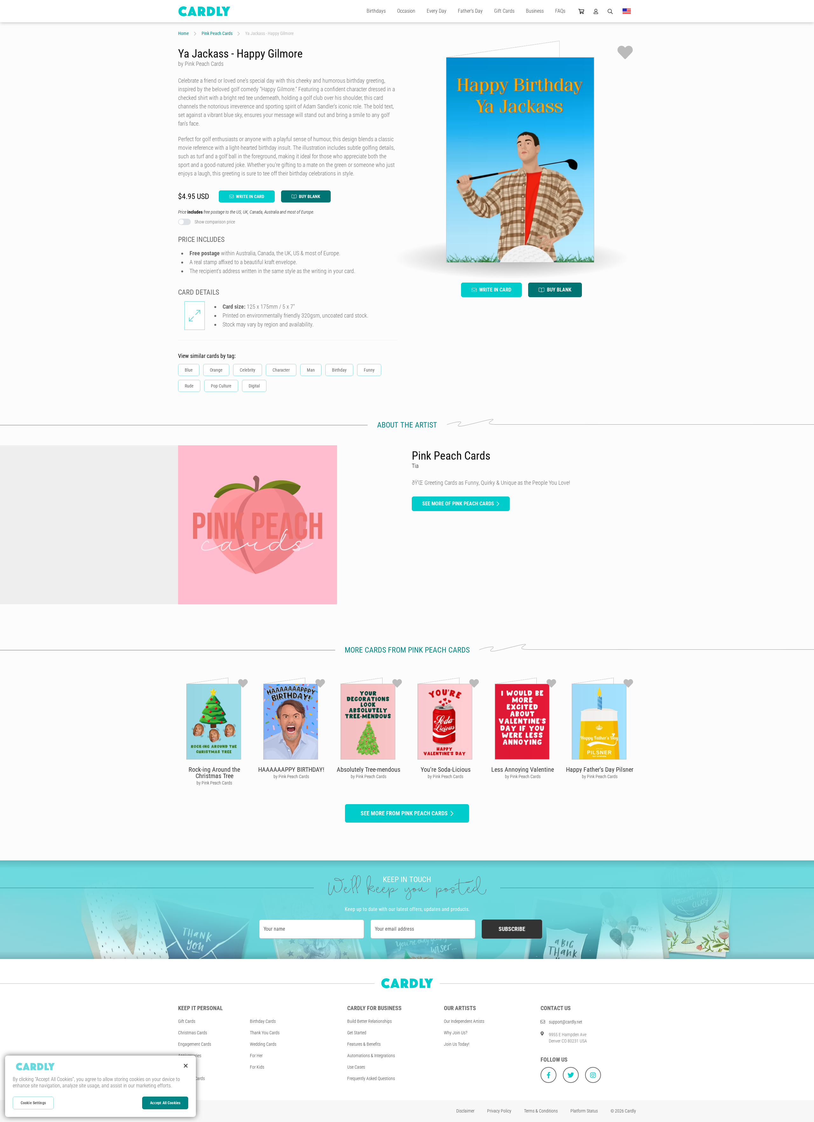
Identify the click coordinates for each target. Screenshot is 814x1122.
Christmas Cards (192, 1032)
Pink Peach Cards (217, 33)
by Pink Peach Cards (214, 782)
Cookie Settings (33, 1103)
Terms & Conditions (541, 1110)
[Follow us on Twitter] (571, 1075)
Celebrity (247, 370)
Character (281, 370)
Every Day (436, 11)
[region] (100, 1086)
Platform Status (584, 1110)
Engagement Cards (194, 1044)
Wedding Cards (263, 1044)
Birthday (339, 370)
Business (535, 11)
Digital (254, 385)
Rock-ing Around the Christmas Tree (214, 773)
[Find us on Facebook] (548, 1075)
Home (183, 33)
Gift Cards (504, 11)
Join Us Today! (456, 1044)
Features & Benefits (364, 1044)
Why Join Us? (455, 1032)
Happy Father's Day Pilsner (599, 769)
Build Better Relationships (369, 1021)
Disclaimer (465, 1110)
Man (311, 370)
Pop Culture (221, 385)
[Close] (186, 1066)
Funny (369, 370)
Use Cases (356, 1067)
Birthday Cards (263, 1021)
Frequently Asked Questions (371, 1078)
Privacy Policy (499, 1110)
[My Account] (596, 11)
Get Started (356, 1032)
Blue (189, 370)
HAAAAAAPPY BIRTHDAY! (291, 769)
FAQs (560, 11)
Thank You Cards (264, 1032)
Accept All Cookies (165, 1103)
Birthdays (376, 11)
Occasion (406, 11)
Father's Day (470, 11)
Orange (216, 370)
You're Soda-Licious (446, 769)
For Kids (257, 1067)
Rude (189, 385)
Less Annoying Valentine (522, 769)
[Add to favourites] (625, 52)
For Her (256, 1055)
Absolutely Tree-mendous (368, 769)
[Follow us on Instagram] (593, 1075)
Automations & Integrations (371, 1055)
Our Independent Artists (464, 1021)
